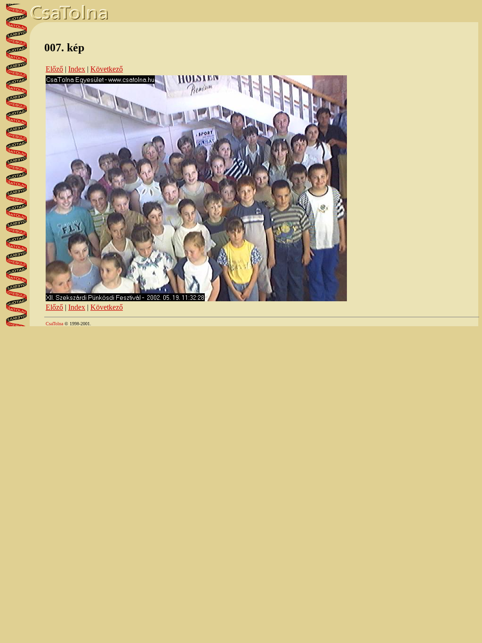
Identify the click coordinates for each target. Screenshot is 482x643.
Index (76, 69)
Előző (54, 69)
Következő (106, 69)
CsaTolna (54, 323)
